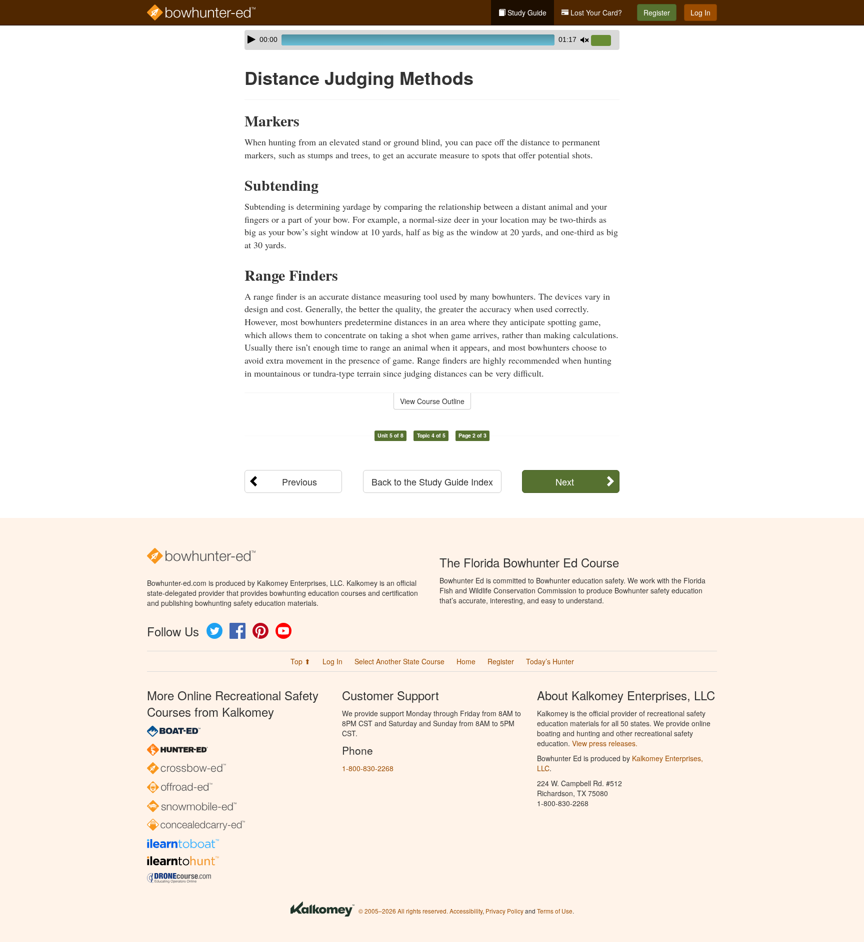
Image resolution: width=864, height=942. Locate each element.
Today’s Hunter (550, 661)
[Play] (252, 39)
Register (657, 12)
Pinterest (260, 631)
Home (466, 661)
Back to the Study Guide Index (432, 481)
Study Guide (526, 12)
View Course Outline (432, 401)
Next (565, 481)
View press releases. (605, 743)
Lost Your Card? (595, 12)
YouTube (284, 631)
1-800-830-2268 (368, 768)
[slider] (605, 40)
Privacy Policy (505, 911)
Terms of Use (554, 911)
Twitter (214, 631)
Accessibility (466, 911)
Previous (299, 481)
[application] (432, 40)
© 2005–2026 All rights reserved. (403, 911)
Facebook (238, 631)
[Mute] (584, 40)
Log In (700, 12)
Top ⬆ (300, 661)
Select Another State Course (399, 661)
